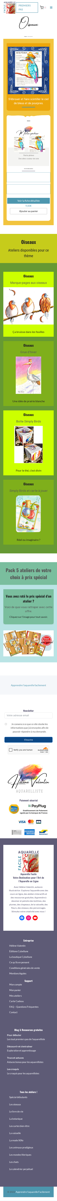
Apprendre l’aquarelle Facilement (33, 1191)
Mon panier (15, 990)
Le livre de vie (16, 1111)
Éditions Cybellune (18, 951)
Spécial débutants (18, 1097)
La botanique (16, 1118)
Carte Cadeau (16, 1001)
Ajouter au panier (28, 211)
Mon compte (15, 984)
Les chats (14, 1162)
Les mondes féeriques (20, 1154)
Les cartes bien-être (19, 1126)
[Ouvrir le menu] (51, 7)
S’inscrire (28, 739)
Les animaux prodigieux (21, 1147)
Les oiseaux (15, 1104)
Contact (13, 1012)
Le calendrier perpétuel (21, 1169)
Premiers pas (25, 7)
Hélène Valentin (17, 945)
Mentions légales (17, 973)
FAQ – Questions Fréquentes (23, 1006)
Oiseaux (25, 36)
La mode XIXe (16, 1140)
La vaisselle (15, 1133)
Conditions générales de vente (24, 968)
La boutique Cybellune (20, 956)
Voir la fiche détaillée (28, 200)
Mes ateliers (15, 995)
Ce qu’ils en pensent (19, 962)
